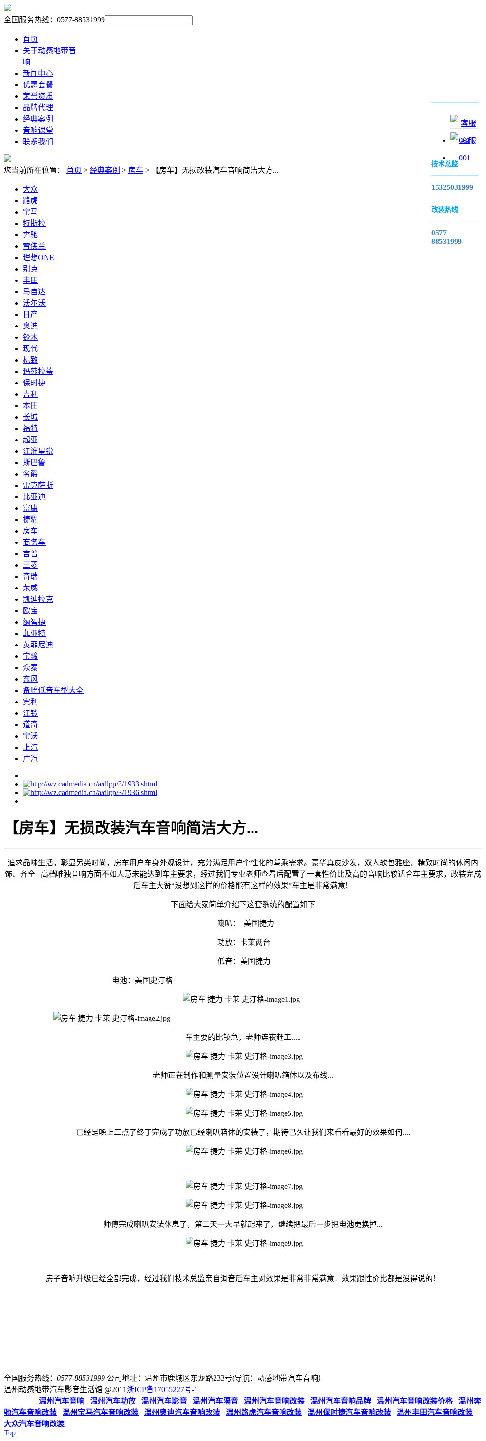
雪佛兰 (34, 246)
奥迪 (30, 326)
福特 (30, 428)
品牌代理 (38, 107)
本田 (30, 406)
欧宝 (30, 611)
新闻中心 (38, 73)
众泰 (30, 668)
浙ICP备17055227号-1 (162, 1389)
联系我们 (38, 142)
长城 (30, 417)
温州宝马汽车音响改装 (101, 1412)
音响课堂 (38, 130)
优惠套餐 (38, 85)
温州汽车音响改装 (274, 1401)
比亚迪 (34, 497)
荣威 (30, 588)
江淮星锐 (38, 451)
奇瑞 (30, 576)
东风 (30, 679)
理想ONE (38, 257)
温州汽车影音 (164, 1401)
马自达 (34, 292)
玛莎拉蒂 (38, 371)
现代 (30, 349)
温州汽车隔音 (215, 1401)
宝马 (30, 212)
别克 (30, 269)
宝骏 (30, 656)
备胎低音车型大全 (53, 690)
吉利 (30, 394)
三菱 (30, 565)
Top (10, 1433)
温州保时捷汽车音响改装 (349, 1412)
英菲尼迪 (38, 645)
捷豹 (30, 519)
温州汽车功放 (113, 1401)
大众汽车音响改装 (34, 1424)
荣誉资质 (38, 96)
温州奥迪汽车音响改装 (182, 1412)
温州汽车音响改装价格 (415, 1401)
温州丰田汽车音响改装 (435, 1412)
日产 (30, 314)
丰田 (30, 280)
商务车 (34, 542)
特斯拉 (34, 223)
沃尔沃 (34, 303)
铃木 (30, 337)
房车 (135, 170)
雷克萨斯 (38, 485)
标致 (30, 360)
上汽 (30, 747)
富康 (30, 508)
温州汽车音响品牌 (340, 1401)
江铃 (30, 713)
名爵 (30, 474)
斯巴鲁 (34, 462)
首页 (30, 39)
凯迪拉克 (38, 599)
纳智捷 (34, 622)
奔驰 (30, 235)
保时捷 (34, 383)
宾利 (30, 702)
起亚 (30, 440)
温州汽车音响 (61, 1401)
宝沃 (30, 736)
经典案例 (38, 119)
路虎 (30, 200)
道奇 (30, 724)
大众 (30, 189)
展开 (418, 128)
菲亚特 (34, 633)
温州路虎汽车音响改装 (264, 1412)
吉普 (30, 554)
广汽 (30, 759)
